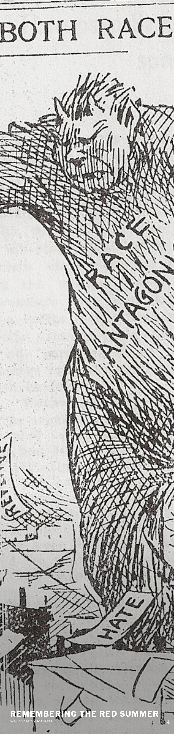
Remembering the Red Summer (84, 714)
